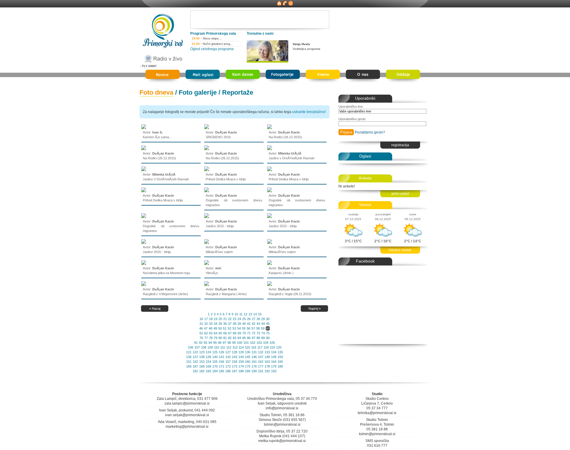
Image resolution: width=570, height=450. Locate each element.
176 (254, 366)
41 (249, 323)
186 (228, 371)
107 (197, 347)
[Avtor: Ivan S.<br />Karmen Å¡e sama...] (143, 128)
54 (239, 328)
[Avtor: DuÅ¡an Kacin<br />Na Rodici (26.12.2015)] (269, 128)
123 (202, 352)
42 (253, 323)
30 (268, 319)
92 (200, 342)
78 (211, 338)
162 (260, 361)
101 (246, 342)
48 (210, 328)
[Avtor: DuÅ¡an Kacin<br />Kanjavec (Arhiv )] (269, 264)
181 (195, 371)
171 (221, 366)
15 (260, 314)
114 (241, 347)
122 (195, 352)
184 (215, 371)
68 (234, 333)
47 (206, 328)
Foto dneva (156, 92)
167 (195, 366)
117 (259, 347)
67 (230, 333)
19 (215, 319)
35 (220, 323)
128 (234, 352)
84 (239, 338)
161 (254, 361)
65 (220, 333)
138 (202, 357)
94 (210, 342)
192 (267, 371)
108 (203, 347)
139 (208, 357)
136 (188, 357)
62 (206, 333)
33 (211, 323)
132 (260, 352)
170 (215, 366)
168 (202, 366)
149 (273, 357)
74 (263, 333)
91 (196, 342)
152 (195, 361)
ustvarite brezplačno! (309, 112)
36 (225, 323)
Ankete (365, 178)
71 (249, 333)
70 (244, 333)
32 (206, 323)
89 (263, 338)
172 (228, 366)
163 (267, 361)
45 (268, 323)
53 (234, 328)
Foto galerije (198, 92)
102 (252, 342)
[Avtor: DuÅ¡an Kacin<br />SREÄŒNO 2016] (206, 128)
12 (245, 314)
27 (253, 319)
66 (225, 333)
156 (221, 361)
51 (225, 328)
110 (216, 347)
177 (260, 366)
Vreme (365, 204)
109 (210, 347)
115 (247, 347)
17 (206, 319)
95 (215, 342)
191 (260, 371)
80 (220, 338)
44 (263, 323)
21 (225, 319)
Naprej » (314, 308)
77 (206, 338)
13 (250, 314)
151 (188, 361)
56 (248, 328)
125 (215, 352)
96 (219, 342)
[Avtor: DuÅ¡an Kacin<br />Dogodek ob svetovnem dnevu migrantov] (206, 191)
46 (201, 328)
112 (228, 347)
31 (201, 323)
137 (195, 357)
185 (221, 371)
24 (239, 319)
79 (215, 338)
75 (268, 333)
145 (247, 357)
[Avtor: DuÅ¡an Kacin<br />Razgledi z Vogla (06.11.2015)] (269, 285)
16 (201, 319)
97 (224, 342)
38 (234, 323)
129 (241, 352)
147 (260, 357)
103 (259, 342)
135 (280, 352)
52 (229, 328)
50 (220, 328)
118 (266, 347)
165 (280, 361)
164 (273, 361)
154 (208, 361)
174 (241, 366)
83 (234, 338)
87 (253, 338)
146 (254, 357)
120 (278, 347)
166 (188, 366)
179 (273, 366)
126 (221, 352)
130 (247, 352)
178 (267, 366)
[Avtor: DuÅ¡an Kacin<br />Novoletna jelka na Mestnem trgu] (143, 264)
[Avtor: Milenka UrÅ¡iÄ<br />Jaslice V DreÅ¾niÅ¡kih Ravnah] (143, 170)
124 (208, 352)
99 (234, 342)
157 (228, 361)
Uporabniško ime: (351, 106)
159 (241, 361)
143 (234, 357)
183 (208, 371)
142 (228, 357)
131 (254, 352)
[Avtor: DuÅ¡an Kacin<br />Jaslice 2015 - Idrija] (206, 217)
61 (201, 333)
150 (280, 357)
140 (215, 357)
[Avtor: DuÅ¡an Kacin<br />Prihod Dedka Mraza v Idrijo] (206, 170)
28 (258, 319)
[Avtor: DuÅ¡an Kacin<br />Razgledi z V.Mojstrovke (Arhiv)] (143, 285)
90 (268, 338)
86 (249, 338)
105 (272, 342)
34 (215, 323)
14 (255, 314)
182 (202, 371)
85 (244, 338)
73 (258, 333)
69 (239, 333)
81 (225, 338)
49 (215, 328)
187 (234, 371)
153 (202, 361)
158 (234, 361)
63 (211, 333)
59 (263, 328)
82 (230, 338)
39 (239, 323)
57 (253, 328)
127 (228, 352)
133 (267, 352)
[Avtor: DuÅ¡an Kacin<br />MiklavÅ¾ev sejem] (206, 243)
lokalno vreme (400, 250)
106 (190, 347)
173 (234, 366)
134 (273, 352)
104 (265, 342)
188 (241, 371)
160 (247, 361)
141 (221, 357)
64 (215, 333)
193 (273, 371)
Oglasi (365, 156)
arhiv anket (400, 194)
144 (241, 357)
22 (230, 319)
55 (244, 328)
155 (215, 361)
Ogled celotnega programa (212, 49)
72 (253, 333)
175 (247, 366)
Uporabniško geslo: (352, 119)
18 (211, 319)
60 (268, 328)
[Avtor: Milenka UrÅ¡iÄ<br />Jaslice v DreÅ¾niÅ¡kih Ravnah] (269, 149)
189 (247, 371)
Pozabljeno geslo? (370, 132)
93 (205, 342)
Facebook (365, 261)
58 (258, 328)
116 (253, 347)
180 (280, 366)
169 (208, 366)
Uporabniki (365, 98)
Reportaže (237, 92)
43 (258, 323)
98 (229, 342)
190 (254, 371)
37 (230, 323)
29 (263, 319)
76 (201, 338)
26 (249, 319)
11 (241, 314)
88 (258, 338)
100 (239, 342)
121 (188, 352)
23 (234, 319)
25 (244, 319)
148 (267, 357)
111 (222, 347)
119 (272, 347)
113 (235, 347)
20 (220, 319)
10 (236, 314)
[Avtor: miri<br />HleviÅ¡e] (206, 264)
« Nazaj (154, 308)
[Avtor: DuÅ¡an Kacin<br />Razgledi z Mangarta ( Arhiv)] (206, 285)
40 (244, 323)
